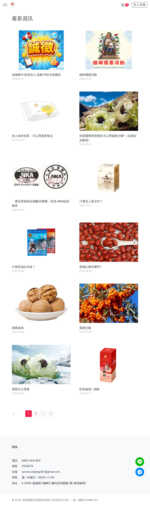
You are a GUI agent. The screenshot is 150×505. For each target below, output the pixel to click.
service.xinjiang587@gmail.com (41, 471)
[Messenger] (139, 472)
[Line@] (139, 461)
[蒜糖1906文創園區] (12, 5)
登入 (139, 4)
